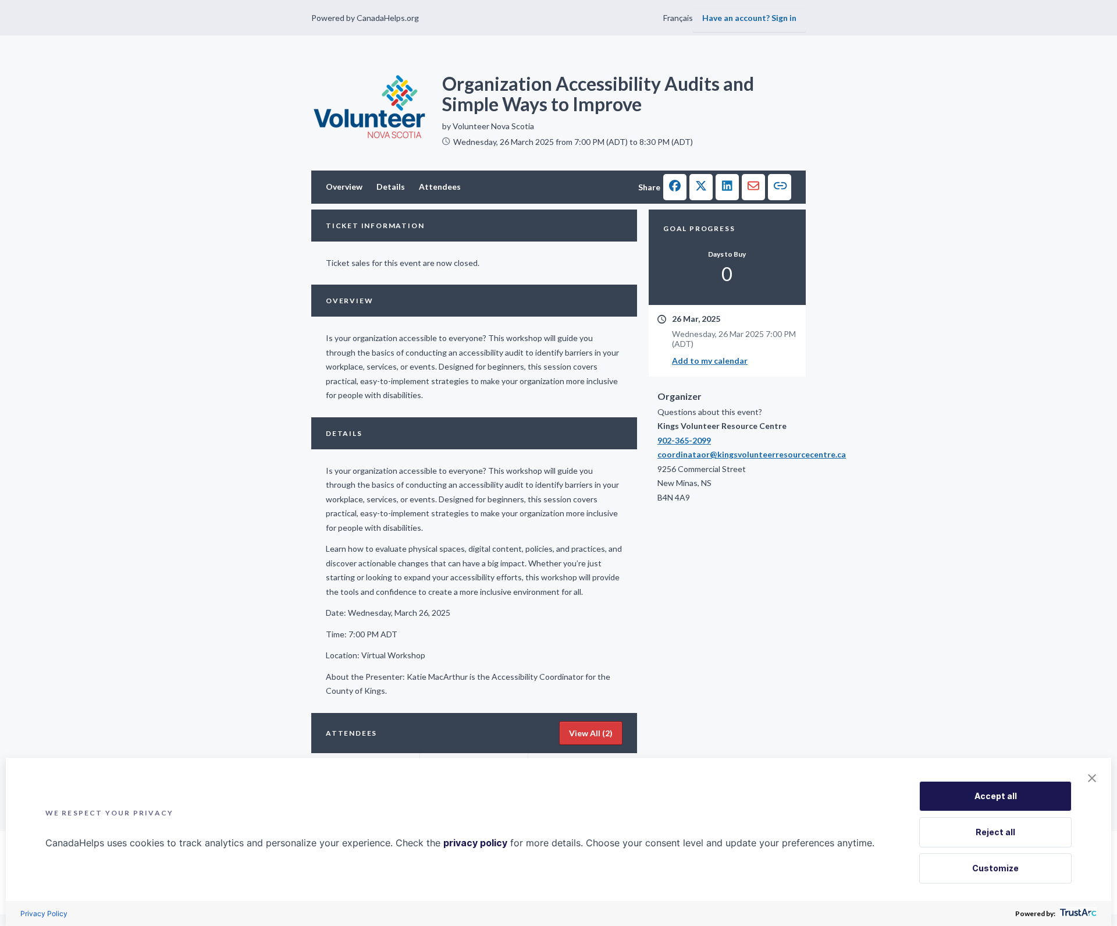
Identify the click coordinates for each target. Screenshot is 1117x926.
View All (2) (591, 733)
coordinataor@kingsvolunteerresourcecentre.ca (727, 454)
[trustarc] (1077, 913)
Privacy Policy (43, 913)
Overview (344, 186)
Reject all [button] (995, 832)
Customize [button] (995, 868)
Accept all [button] (995, 796)
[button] (674, 187)
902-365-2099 (684, 440)
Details (390, 186)
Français (678, 18)
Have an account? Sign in (749, 18)
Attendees (440, 186)
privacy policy (475, 843)
